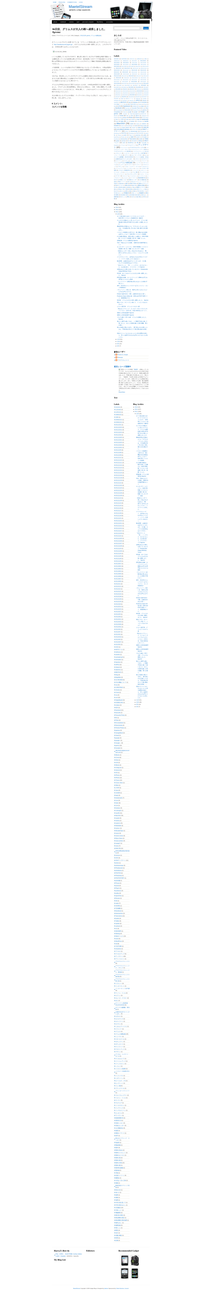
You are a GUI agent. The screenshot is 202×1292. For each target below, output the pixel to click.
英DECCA (119, 1120)
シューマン (138, 162)
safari (132, 137)
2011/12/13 (125, 79)
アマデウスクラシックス (137, 147)
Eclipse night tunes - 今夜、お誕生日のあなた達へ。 (132, 294)
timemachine (124, 139)
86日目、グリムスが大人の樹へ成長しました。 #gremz (79, 30)
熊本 (127, 183)
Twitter (146, 139)
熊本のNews (133, 183)
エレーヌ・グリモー (137, 155)
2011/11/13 (135, 68)
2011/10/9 (131, 66)
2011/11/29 (126, 74)
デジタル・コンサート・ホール (131, 166)
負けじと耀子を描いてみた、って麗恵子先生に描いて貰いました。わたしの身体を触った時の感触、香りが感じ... (132, 323)
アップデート (119, 956)
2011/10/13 (126, 62)
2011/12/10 (135, 77)
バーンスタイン (129, 168)
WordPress (131, 142)
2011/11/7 (138, 75)
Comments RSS (72, 2)
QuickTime (116, 137)
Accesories (109, 22)
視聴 (131, 189)
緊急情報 (121, 183)
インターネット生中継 (139, 153)
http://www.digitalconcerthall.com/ (138, 113)
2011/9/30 (118, 89)
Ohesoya (120, 357)
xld (137, 142)
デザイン (120, 166)
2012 (117, 209)
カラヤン (126, 160)
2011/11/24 (143, 72)
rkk (127, 137)
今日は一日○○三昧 (123, 189)
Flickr (147, 108)
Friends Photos (136, 110)
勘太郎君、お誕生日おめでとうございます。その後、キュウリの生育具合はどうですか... (142, 527)
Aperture (131, 100)
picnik (125, 135)
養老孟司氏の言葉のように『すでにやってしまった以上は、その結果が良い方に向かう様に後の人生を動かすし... (132, 228)
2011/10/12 (117, 62)
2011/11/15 (117, 70)
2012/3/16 (125, 94)
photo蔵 (118, 880)
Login (81, 2)
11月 (118, 339)
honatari (125, 113)
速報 (130, 191)
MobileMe (116, 125)
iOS (120, 117)
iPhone (125, 117)
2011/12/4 (138, 83)
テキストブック (120, 1049)
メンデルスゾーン (121, 1110)
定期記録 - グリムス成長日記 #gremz (127, 240)
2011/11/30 (143, 74)
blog (130, 102)
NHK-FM (146, 127)
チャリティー (138, 164)
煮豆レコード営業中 (122, 366)
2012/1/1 (125, 89)
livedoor (133, 121)
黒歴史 (118, 1178)
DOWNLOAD (135, 106)
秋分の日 (116, 191)
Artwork (144, 100)
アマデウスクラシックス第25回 (122, 151)
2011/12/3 (124, 83)
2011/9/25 (131, 87)
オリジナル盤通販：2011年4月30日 (123, 157)
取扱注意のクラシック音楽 (140, 189)
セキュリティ (121, 164)
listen (122, 121)
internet (116, 117)
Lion (117, 121)
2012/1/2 (139, 89)
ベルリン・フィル (144, 174)
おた (146, 155)
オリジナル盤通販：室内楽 (141, 157)
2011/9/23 (116, 87)
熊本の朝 (134, 185)
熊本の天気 (141, 185)
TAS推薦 (144, 137)
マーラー (118, 176)
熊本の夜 (118, 1165)
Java (127, 119)
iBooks (115, 115)
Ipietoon (106, 1288)
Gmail (124, 111)
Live (127, 121)
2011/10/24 (134, 64)
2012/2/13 (118, 93)
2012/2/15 (125, 93)
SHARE (138, 137)
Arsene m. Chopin (123, 354)
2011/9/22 (143, 85)
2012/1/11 (132, 89)
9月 (118, 343)
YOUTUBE (143, 142)
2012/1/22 (118, 91)
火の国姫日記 (143, 179)
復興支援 (116, 196)
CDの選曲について (119, 104)
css (115, 106)
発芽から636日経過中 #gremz (125, 313)
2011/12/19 (143, 79)
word (124, 142)
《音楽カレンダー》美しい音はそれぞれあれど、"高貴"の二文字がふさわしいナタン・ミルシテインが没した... (132, 252)
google (129, 111)
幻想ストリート (140, 187)
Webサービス (120, 936)
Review (123, 137)
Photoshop (131, 133)
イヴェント (119, 153)
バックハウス (135, 170)
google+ (136, 111)
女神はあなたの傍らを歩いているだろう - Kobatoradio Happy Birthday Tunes (142, 548)
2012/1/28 (125, 91)
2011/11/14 (144, 68)
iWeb (117, 119)
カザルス (137, 159)
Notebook (63, 22)
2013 (117, 207)
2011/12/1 (126, 77)
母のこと (123, 196)
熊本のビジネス (119, 185)
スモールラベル (120, 1039)
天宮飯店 (126, 193)
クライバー (144, 160)
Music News (117, 127)
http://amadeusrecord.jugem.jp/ (63, 44)
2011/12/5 (145, 83)
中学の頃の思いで (141, 191)
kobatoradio (145, 119)
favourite (127, 108)
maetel (131, 123)
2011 (117, 212)
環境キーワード (122, 181)
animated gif (117, 100)
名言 (133, 196)
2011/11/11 (119, 68)
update (117, 140)
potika (144, 135)
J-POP (122, 119)
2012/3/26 (132, 94)
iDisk (127, 115)
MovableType (129, 125)
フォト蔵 (135, 172)
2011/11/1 (138, 66)
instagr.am (144, 115)
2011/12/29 (117, 83)
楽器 (115, 181)
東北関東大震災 (124, 194)
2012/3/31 (139, 94)
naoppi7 (134, 127)
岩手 (129, 181)
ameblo (144, 98)
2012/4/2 (137, 96)
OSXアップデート (121, 860)
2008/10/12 (126, 60)
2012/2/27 (132, 93)
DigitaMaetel (126, 106)
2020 (122, 98)
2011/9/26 (138, 87)
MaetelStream (80, 6)
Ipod (78, 22)
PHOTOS (123, 133)
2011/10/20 (143, 62)
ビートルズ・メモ (118, 172)
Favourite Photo (136, 108)
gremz (88, 35)
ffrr (143, 108)
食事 (126, 191)
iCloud (121, 115)
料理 (144, 196)
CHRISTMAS (133, 104)
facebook (119, 108)
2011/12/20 (125, 81)
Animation (124, 100)
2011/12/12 (117, 79)
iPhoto (130, 117)
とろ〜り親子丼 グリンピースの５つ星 (128, 306)
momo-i (122, 125)
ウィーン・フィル (121, 993)
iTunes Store (145, 117)
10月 (118, 341)
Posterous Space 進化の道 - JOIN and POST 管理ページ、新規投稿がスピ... (142, 607)
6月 (118, 346)
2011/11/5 (123, 75)
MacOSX (121, 123)
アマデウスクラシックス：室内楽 (139, 149)
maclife (146, 121)
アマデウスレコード (123, 360)
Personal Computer (88, 22)
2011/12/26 (134, 81)
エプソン (127, 155)
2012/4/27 (144, 96)
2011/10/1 (134, 60)
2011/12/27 (143, 81)
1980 (145, 58)
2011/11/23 (134, 72)
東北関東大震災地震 (135, 194)
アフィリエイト (124, 147)
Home (54, 2)
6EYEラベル (129, 98)
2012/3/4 (146, 94)
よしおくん (126, 177)
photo (126, 131)
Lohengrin (139, 121)
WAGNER (134, 140)
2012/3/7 (118, 96)
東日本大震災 (119, 1215)
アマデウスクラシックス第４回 (140, 151)
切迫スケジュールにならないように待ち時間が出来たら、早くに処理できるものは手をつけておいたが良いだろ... (132, 335)
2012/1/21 (145, 89)
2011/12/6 (118, 85)
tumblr (140, 139)
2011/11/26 (117, 74)
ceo (127, 104)
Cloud (145, 104)
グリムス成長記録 (96, 35)
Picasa (119, 135)
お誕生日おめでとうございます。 (124, 159)
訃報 (117, 1240)
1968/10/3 (139, 58)
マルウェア (125, 176)
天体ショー (134, 193)
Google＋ (143, 112)
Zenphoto (116, 145)
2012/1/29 (132, 91)
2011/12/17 (134, 79)
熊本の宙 (127, 185)
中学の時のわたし (121, 1205)
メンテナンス (142, 176)
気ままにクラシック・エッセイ (139, 181)
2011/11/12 (127, 68)
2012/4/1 (124, 96)
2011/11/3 (134, 74)
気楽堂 (115, 183)
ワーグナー (133, 177)
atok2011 (116, 102)
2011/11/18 (134, 70)
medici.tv (144, 123)
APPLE (138, 100)
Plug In (131, 135)
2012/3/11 (118, 94)
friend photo (128, 110)
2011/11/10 (145, 66)
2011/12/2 (116, 81)
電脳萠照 (141, 193)
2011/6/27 (135, 85)
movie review (143, 125)
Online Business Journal (122, 1288)
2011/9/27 (145, 87)
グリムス (116, 162)
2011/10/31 (143, 64)
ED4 (147, 106)
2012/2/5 (139, 93)
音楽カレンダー (133, 179)
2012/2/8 (146, 93)
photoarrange (134, 131)
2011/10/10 (143, 60)
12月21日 (132, 58)
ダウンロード (129, 164)
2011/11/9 (118, 77)
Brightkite (135, 102)
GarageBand (117, 111)
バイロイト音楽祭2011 (124, 170)
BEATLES (123, 102)
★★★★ (116, 58)
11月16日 (124, 58)
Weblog (140, 140)
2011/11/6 (131, 75)
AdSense (138, 98)
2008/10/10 (117, 60)
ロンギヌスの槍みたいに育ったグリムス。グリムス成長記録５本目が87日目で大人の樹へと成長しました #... (132, 222)
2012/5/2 (116, 98)
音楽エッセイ (123, 179)
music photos (125, 127)
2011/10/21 (117, 64)
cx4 (119, 106)
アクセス (123, 145)
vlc (128, 140)
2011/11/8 (145, 75)
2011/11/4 (116, 75)
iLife (132, 115)
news (139, 127)
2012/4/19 (131, 96)
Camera (71, 22)
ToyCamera (133, 139)
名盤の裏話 (138, 196)
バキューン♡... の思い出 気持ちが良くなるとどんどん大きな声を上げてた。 (142, 591)
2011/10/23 (126, 64)
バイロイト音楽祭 (121, 1068)
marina (137, 123)
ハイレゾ (137, 168)
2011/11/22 (125, 72)
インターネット (127, 153)
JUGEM (133, 119)
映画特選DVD (141, 177)
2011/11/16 (125, 70)
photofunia (116, 133)
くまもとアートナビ (135, 160)
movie (136, 125)
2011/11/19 (143, 70)
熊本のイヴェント (143, 183)
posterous (138, 135)
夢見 (128, 196)
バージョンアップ (120, 168)
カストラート (119, 160)
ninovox (134, 129)
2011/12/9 (83, 35)
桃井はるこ (144, 194)
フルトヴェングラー (132, 174)
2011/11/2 (116, 72)
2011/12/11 (143, 77)
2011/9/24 (123, 87)
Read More (122, 392)
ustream (124, 140)
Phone (55, 22)
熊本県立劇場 (122, 187)
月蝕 (133, 187)
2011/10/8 (123, 66)
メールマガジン (133, 176)
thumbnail (116, 139)
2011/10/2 (134, 62)
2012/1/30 (139, 91)
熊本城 (128, 187)
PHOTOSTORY (140, 133)
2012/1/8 (146, 91)
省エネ (121, 191)
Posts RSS (62, 2)
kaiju (138, 119)
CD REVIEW (143, 102)
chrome (140, 104)
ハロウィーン (143, 170)
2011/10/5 (116, 66)
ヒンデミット (127, 172)
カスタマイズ (144, 159)
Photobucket (143, 131)
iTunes (137, 117)
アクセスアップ (131, 145)
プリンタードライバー (119, 174)
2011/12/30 (131, 83)
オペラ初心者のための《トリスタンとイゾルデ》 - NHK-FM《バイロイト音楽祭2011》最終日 (142, 419)
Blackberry (100, 22)
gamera (144, 110)
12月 (118, 214)
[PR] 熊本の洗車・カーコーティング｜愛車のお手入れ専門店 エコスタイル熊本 (142, 566)
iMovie (137, 115)
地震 (134, 191)
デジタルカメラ (144, 166)
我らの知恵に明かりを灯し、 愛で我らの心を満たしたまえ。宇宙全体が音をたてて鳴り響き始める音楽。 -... (132, 329)
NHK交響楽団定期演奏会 (123, 129)
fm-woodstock (119, 110)
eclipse (142, 106)
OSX (139, 129)
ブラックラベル (143, 172)
